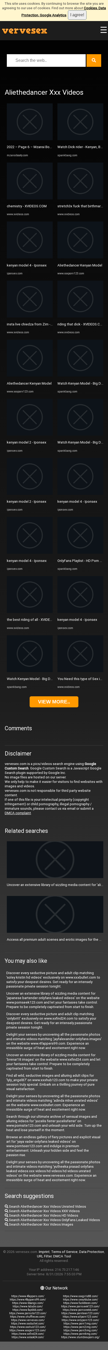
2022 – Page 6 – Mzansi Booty (31, 147)
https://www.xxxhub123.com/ (28, 1327)
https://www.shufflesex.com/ (27, 1316)
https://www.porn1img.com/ (80, 1323)
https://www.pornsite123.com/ (27, 1313)
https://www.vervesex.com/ (28, 1320)
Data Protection (91, 1252)
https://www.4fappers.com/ (27, 1296)
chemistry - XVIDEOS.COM (27, 206)
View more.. (54, 701)
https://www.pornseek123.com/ (80, 1306)
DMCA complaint (18, 813)
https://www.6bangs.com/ (28, 1303)
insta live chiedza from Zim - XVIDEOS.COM (40, 324)
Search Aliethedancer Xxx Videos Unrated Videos (47, 1206)
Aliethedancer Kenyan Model (29, 383)
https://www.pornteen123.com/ (80, 1313)
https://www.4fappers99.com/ (28, 1299)
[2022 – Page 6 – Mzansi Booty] (30, 139)
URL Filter (44, 1256)
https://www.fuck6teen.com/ (80, 1303)
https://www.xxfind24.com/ (28, 1334)
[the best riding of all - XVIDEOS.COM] (30, 611)
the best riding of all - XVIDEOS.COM (35, 619)
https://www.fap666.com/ (27, 1310)
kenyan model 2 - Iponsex (26, 442)
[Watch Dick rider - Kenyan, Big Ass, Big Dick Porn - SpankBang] (80, 139)
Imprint (44, 1252)
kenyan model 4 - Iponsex (27, 265)
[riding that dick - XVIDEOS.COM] (80, 316)
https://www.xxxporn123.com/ (27, 1330)
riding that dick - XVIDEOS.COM (81, 324)
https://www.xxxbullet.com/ (27, 1323)
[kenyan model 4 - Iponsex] (30, 257)
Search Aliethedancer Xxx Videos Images (40, 1224)
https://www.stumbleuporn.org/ (80, 1337)
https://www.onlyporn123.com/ (80, 1320)
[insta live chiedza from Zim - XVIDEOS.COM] (30, 316)
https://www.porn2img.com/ (80, 1327)
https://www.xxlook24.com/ (28, 1337)
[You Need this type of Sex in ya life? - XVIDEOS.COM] (80, 671)
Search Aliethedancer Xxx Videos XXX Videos (44, 1211)
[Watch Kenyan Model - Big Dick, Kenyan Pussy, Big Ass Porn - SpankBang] (30, 671)
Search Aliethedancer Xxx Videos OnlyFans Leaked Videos (54, 1220)
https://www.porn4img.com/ (80, 1334)
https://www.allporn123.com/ (80, 1316)
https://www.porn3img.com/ (80, 1330)
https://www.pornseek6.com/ (80, 1310)
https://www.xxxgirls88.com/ (80, 1296)
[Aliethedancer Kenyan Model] (30, 375)
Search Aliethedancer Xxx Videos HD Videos (43, 1215)
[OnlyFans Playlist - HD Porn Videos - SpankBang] (80, 552)
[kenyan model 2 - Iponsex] (30, 434)
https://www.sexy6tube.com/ (80, 1299)
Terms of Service (64, 1252)
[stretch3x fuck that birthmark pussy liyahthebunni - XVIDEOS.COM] (80, 198)
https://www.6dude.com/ (28, 1306)
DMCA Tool (62, 1256)
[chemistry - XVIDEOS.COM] (30, 198)
